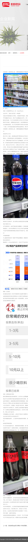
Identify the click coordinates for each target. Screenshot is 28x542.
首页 (9, 53)
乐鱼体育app (11, 5)
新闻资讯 (15, 53)
